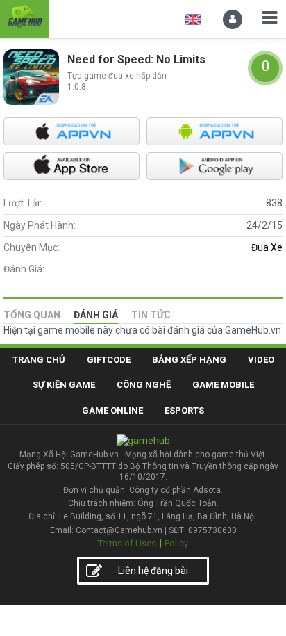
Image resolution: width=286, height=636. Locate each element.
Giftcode (109, 359)
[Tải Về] (71, 131)
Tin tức (151, 314)
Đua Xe (267, 247)
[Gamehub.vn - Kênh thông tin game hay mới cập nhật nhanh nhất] (24, 17)
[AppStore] (71, 166)
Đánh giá (96, 314)
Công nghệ (144, 385)
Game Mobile (223, 385)
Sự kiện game (64, 385)
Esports (184, 410)
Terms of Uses (127, 543)
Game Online (112, 410)
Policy (176, 543)
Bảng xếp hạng (189, 359)
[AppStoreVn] (214, 131)
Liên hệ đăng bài (153, 570)
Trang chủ (38, 359)
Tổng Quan (31, 314)
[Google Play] (214, 166)
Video (261, 359)
